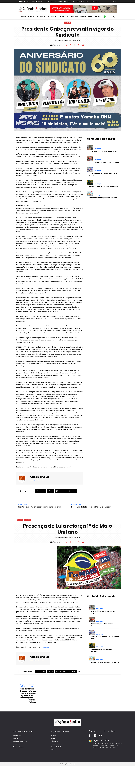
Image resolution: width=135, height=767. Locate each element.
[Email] (74, 45)
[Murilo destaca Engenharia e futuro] (90, 193)
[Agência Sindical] (23, 478)
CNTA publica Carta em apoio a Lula (103, 151)
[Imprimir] (79, 45)
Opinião (53, 738)
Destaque (98, 148)
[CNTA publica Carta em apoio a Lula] (90, 147)
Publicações (54, 741)
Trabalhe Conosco (18, 747)
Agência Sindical (63, 40)
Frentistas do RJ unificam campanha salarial (39, 507)
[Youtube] (116, 1)
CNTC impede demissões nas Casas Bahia (103, 174)
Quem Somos (17, 735)
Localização (16, 744)
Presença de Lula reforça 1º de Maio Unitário (91, 507)
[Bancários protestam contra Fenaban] (90, 158)
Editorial (15, 738)
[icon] (104, 15)
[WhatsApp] (70, 45)
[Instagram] (113, 1)
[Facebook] (111, 1)
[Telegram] (83, 45)
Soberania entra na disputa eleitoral (103, 186)
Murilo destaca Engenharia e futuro (103, 198)
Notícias (67, 22)
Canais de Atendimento (20, 741)
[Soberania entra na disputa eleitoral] (90, 182)
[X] (66, 45)
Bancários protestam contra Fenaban (104, 162)
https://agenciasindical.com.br (38, 480)
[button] (114, 16)
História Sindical (56, 747)
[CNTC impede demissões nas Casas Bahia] (90, 169)
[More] (79, 491)
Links (52, 750)
